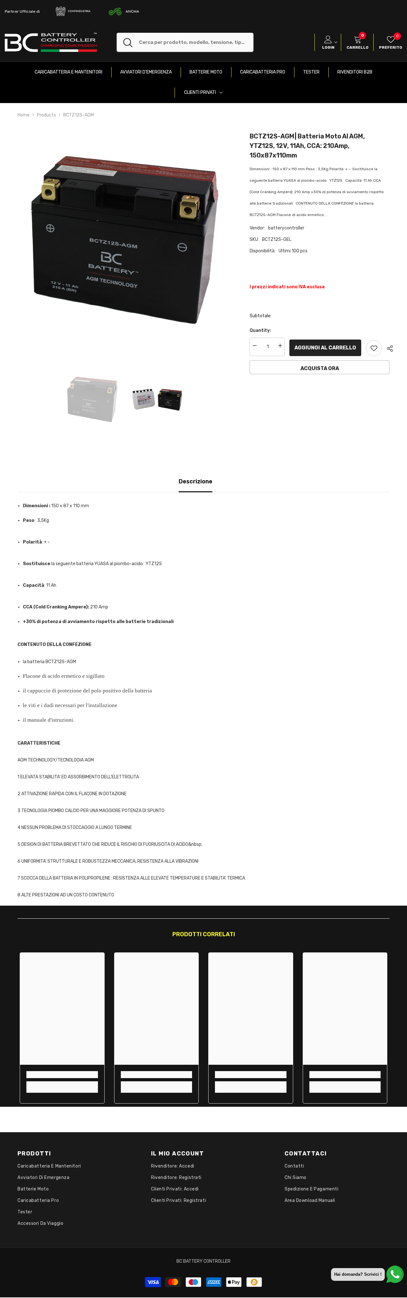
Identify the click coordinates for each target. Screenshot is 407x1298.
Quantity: (260, 330)
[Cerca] (185, 42)
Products (46, 115)
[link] (62, 1074)
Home (23, 115)
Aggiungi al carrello (325, 348)
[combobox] (196, 42)
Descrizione (195, 481)
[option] (124, 241)
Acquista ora (319, 368)
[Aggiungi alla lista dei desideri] (374, 348)
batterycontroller (286, 228)
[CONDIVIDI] (387, 348)
